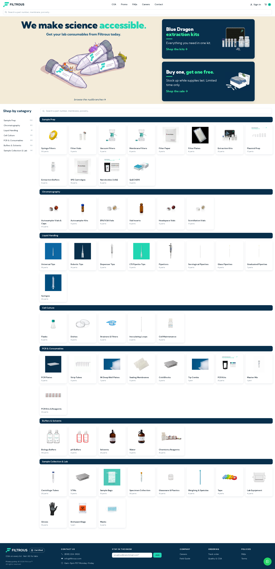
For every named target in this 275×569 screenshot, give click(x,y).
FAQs (134, 4)
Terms (244, 558)
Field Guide (185, 558)
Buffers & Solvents (51, 420)
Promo (124, 4)
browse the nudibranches (90, 99)
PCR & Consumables (52, 348)
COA (114, 4)
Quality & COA (215, 558)
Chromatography (51, 191)
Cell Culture (48, 307)
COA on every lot (14, 556)
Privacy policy (11, 561)
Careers (146, 4)
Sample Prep (48, 119)
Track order (213, 554)
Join (157, 555)
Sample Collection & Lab (55, 461)
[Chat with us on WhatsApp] (268, 562)
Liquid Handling (50, 235)
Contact (159, 4)
